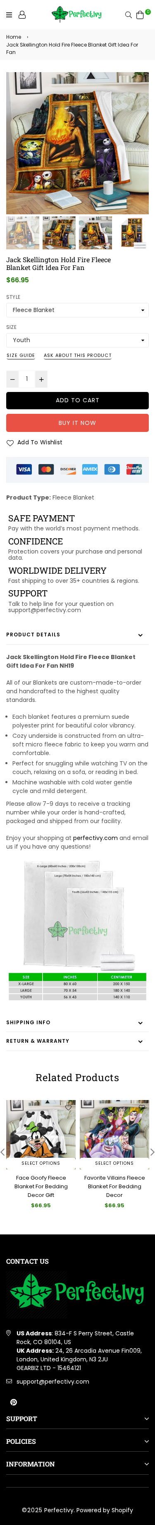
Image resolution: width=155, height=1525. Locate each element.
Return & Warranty (37, 1040)
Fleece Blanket (73, 497)
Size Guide (21, 355)
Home (13, 36)
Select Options (40, 1163)
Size (11, 327)
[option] (77, 143)
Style (13, 296)
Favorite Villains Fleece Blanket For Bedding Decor (114, 1186)
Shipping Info (28, 1022)
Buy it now (77, 423)
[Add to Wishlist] (68, 1107)
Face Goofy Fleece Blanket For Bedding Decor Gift (41, 1186)
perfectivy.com (95, 838)
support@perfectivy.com (53, 1381)
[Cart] (140, 14)
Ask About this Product (78, 355)
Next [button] (138, 136)
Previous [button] (16, 136)
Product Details (33, 634)
